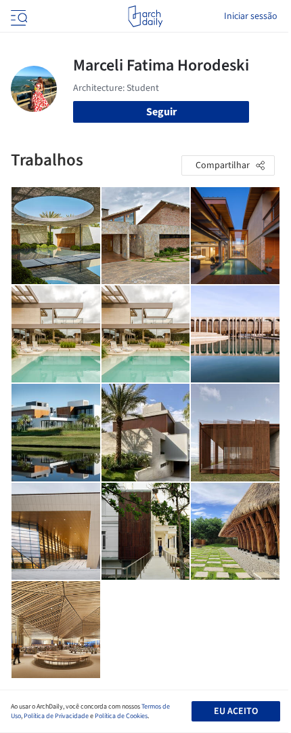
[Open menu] (17, 16)
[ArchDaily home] (145, 16)
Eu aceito (236, 711)
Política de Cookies (121, 716)
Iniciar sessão (250, 16)
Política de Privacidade (56, 716)
